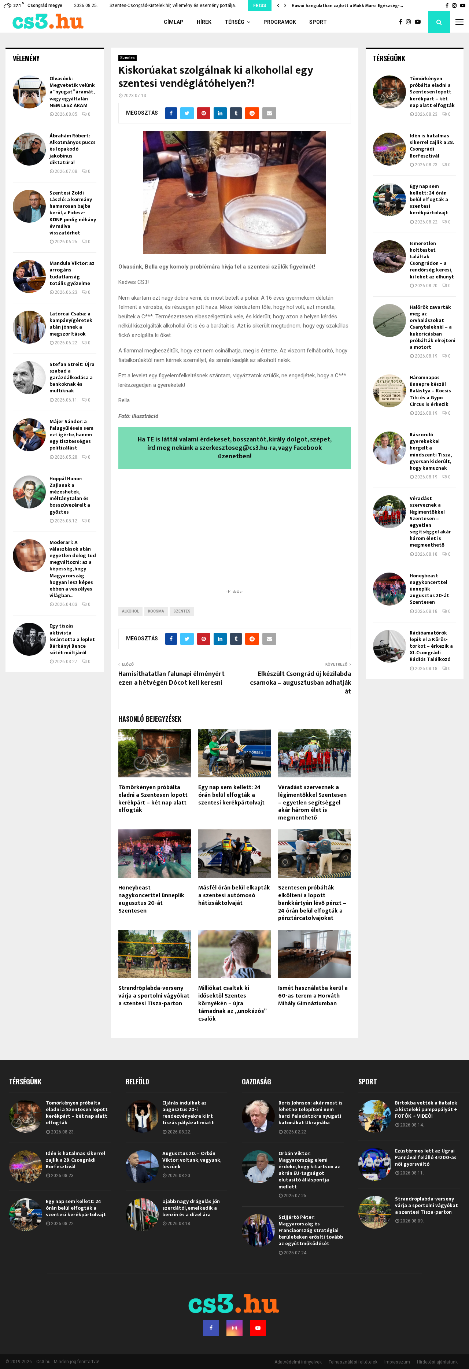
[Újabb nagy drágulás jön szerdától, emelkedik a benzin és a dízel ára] (142, 1214)
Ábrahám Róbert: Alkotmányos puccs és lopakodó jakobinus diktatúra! (72, 149)
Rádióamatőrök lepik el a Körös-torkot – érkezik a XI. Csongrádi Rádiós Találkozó (431, 646)
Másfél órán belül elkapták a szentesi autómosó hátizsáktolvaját (234, 895)
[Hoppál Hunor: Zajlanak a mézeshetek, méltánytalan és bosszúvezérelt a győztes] (29, 492)
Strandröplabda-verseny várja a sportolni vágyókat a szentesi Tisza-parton (153, 996)
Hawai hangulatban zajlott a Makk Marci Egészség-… (347, 5)
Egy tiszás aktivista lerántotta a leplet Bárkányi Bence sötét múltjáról (72, 639)
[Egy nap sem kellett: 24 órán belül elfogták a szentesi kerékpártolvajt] (389, 199)
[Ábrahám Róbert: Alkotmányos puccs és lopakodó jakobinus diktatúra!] (29, 149)
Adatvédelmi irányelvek (298, 1362)
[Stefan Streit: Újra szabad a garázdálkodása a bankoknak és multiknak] (29, 377)
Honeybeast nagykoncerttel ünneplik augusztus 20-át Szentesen (151, 899)
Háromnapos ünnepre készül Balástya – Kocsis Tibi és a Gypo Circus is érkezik (430, 390)
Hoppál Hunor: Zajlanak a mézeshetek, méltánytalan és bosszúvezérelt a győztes (69, 495)
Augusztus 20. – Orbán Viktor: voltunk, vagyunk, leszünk (191, 1160)
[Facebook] (402, 22)
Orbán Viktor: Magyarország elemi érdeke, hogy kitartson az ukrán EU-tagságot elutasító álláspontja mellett (309, 1170)
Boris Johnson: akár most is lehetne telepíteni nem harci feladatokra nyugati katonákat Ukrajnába (310, 1113)
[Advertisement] (234, 540)
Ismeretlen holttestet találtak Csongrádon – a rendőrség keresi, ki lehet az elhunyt (432, 260)
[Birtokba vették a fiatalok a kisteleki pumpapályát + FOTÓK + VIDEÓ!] (374, 1116)
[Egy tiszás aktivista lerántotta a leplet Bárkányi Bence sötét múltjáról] (29, 639)
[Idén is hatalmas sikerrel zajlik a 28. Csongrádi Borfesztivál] (389, 149)
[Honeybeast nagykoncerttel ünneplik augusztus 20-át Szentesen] (389, 589)
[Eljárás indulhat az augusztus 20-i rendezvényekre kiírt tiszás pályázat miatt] (142, 1116)
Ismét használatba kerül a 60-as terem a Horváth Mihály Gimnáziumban (313, 996)
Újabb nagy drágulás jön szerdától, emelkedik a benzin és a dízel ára (191, 1208)
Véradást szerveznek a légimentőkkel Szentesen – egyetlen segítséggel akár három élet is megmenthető (312, 802)
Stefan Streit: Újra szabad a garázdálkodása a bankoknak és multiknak (72, 377)
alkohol (130, 611)
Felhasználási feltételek (353, 1362)
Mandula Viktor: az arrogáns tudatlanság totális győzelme (72, 273)
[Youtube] (419, 22)
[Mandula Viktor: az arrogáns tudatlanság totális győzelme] (29, 276)
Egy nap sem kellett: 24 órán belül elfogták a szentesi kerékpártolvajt (231, 795)
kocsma (156, 611)
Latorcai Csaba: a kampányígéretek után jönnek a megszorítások (70, 324)
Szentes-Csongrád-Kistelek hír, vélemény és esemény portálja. (173, 5)
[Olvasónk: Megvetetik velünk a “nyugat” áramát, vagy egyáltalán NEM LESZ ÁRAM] (29, 91)
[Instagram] (410, 22)
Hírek (204, 22)
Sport (318, 22)
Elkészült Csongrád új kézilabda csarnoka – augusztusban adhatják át (300, 683)
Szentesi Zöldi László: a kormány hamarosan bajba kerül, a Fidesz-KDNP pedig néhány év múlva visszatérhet (72, 213)
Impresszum (397, 1362)
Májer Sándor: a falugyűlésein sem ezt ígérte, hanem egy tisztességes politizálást (71, 434)
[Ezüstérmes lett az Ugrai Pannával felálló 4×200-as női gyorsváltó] (374, 1164)
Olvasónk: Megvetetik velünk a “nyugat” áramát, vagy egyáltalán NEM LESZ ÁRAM (72, 92)
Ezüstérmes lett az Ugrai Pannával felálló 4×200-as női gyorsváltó (426, 1157)
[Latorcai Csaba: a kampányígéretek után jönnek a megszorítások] (29, 327)
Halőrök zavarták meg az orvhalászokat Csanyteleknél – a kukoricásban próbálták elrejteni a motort (432, 327)
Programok (279, 22)
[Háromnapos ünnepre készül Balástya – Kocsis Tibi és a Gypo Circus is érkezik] (389, 390)
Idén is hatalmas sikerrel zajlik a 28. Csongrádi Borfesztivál (432, 146)
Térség (234, 22)
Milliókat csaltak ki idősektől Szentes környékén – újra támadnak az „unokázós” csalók (232, 1003)
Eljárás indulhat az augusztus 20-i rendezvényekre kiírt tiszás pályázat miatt (188, 1113)
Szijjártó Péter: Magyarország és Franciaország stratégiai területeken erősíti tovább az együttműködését (310, 1230)
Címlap (174, 22)
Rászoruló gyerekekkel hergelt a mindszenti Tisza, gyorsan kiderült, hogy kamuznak (430, 451)
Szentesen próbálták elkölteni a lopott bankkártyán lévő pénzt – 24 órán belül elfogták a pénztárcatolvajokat (312, 903)
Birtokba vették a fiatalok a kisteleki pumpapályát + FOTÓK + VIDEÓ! (426, 1109)
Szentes (127, 58)
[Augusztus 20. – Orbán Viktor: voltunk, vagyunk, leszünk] (142, 1166)
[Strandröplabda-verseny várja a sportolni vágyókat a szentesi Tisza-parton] (374, 1212)
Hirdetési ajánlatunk (437, 1362)
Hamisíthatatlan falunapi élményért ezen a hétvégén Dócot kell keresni (171, 678)
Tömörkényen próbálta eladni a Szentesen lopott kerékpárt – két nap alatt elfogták (153, 798)
